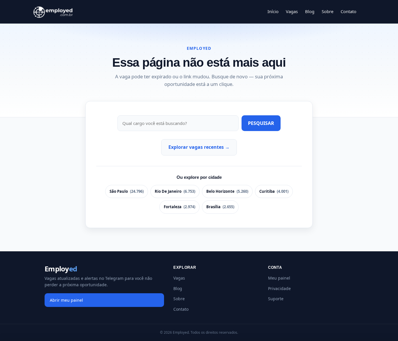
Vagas (292, 11)
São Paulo (127, 191)
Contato (348, 11)
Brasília (220, 206)
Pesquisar (261, 123)
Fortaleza (179, 206)
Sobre (327, 11)
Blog (309, 11)
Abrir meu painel (66, 300)
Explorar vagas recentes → (199, 147)
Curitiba (273, 191)
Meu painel (279, 278)
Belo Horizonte (227, 191)
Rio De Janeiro (175, 191)
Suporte (275, 298)
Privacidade (279, 288)
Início (273, 11)
